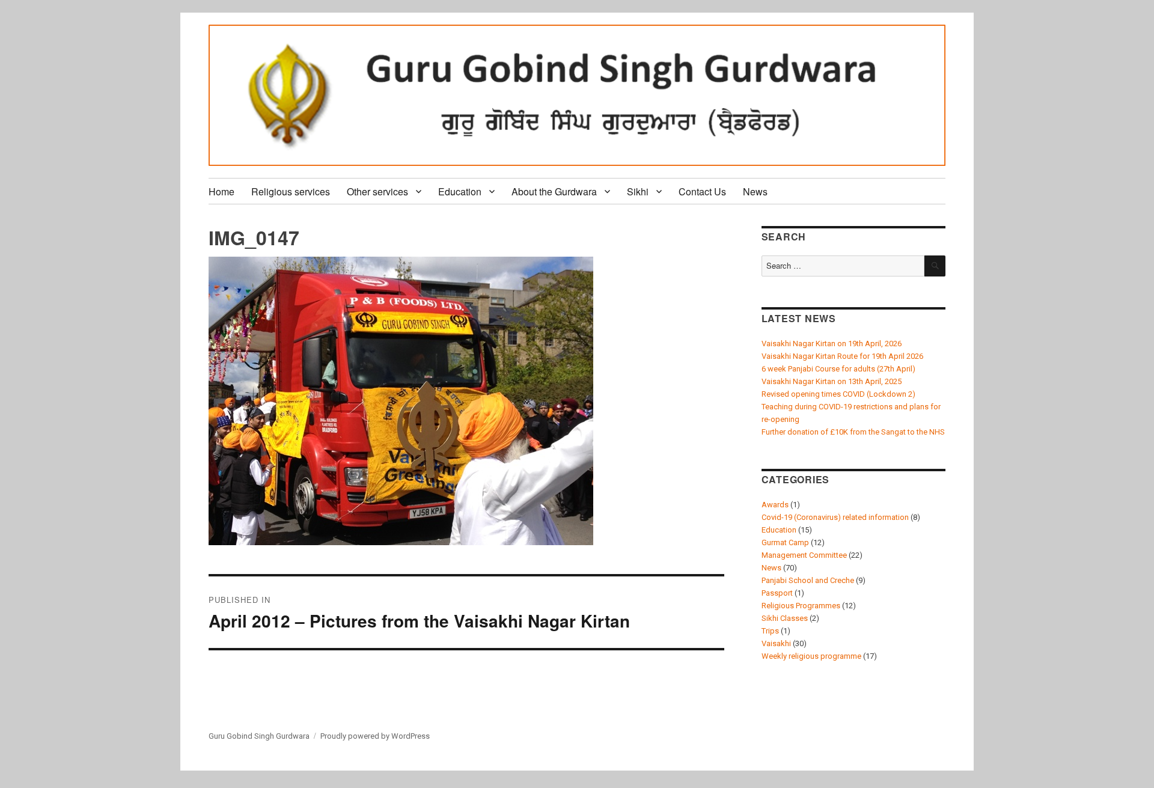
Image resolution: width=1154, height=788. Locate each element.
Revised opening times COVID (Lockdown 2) (838, 394)
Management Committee (804, 555)
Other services (377, 191)
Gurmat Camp (785, 542)
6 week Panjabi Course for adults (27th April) (838, 368)
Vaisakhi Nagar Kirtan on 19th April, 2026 (832, 343)
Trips (770, 630)
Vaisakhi (776, 643)
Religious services (290, 191)
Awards (775, 504)
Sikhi (638, 191)
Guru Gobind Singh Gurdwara (259, 736)
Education (459, 191)
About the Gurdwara (554, 191)
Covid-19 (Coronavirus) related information (835, 517)
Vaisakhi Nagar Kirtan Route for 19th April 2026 (842, 356)
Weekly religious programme (811, 656)
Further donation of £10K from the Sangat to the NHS (853, 431)
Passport (777, 592)
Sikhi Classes (785, 618)
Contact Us (702, 191)
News (755, 191)
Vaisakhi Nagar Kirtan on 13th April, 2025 (832, 381)
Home (221, 191)
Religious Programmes (801, 605)
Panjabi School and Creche (808, 580)
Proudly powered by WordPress (375, 736)
